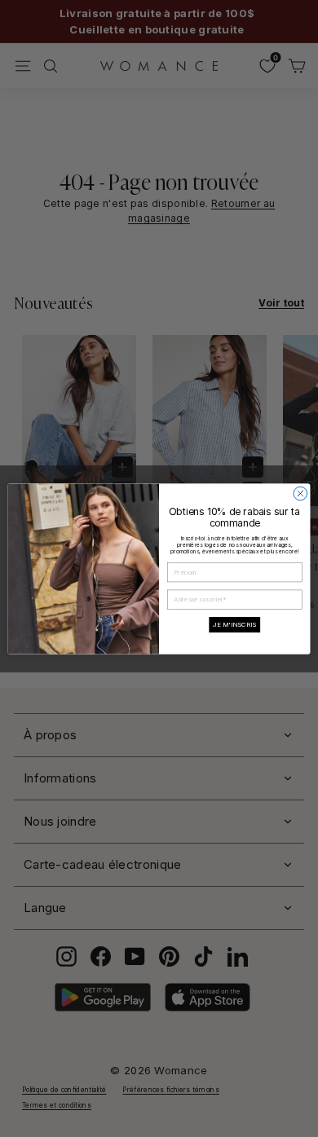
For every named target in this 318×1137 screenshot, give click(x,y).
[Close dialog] (300, 493)
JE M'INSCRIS (234, 624)
